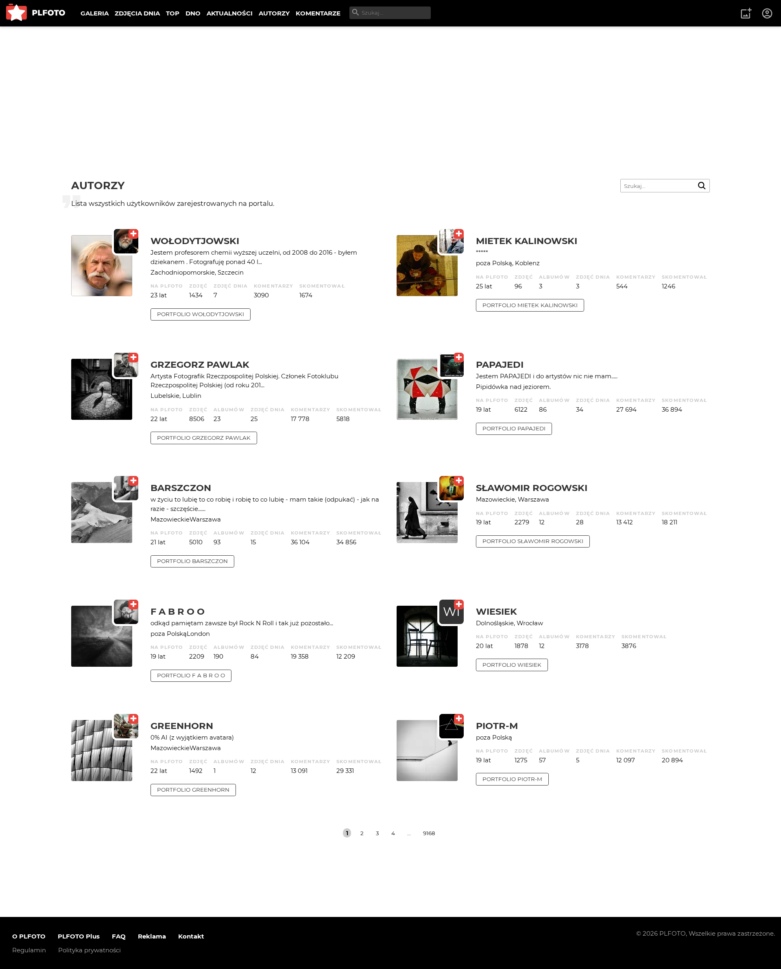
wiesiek (496, 611)
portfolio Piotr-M (512, 779)
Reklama (152, 936)
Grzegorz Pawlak (200, 364)
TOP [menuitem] (172, 13)
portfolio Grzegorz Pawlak (204, 437)
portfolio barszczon (192, 561)
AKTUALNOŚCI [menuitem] (230, 13)
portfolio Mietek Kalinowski (530, 305)
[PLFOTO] (35, 13)
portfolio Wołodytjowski (200, 314)
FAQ (119, 936)
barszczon (181, 487)
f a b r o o (178, 611)
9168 (429, 833)
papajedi (500, 364)
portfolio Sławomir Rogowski (532, 541)
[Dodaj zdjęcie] (746, 13)
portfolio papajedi (513, 428)
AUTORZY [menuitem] (274, 13)
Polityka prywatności (89, 950)
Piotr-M (497, 725)
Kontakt (191, 936)
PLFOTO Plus (79, 936)
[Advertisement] (390, 87)
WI (451, 611)
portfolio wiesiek (511, 664)
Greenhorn (182, 725)
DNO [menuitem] (193, 13)
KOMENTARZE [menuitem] (318, 13)
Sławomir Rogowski (531, 487)
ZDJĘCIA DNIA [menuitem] (137, 13)
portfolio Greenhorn (193, 789)
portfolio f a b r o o (191, 675)
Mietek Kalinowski (526, 241)
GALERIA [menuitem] (95, 13)
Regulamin (29, 950)
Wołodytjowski (195, 241)
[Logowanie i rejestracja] (767, 13)
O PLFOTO (29, 936)
